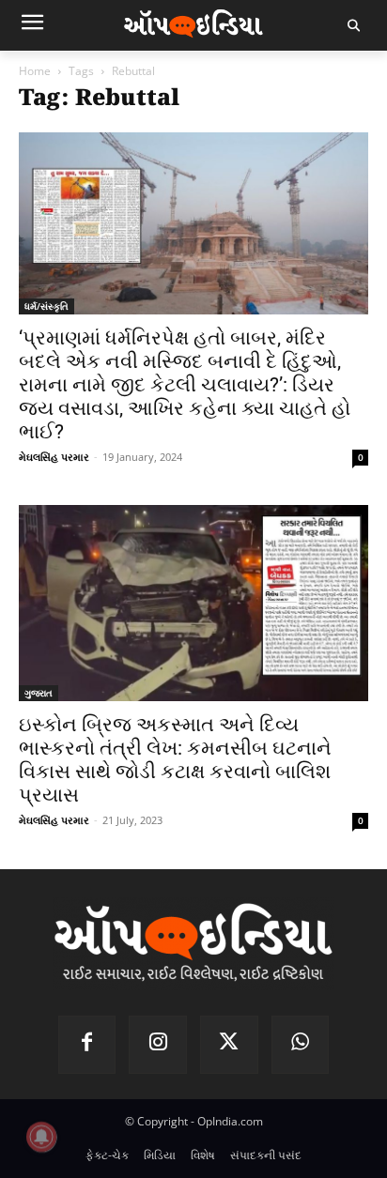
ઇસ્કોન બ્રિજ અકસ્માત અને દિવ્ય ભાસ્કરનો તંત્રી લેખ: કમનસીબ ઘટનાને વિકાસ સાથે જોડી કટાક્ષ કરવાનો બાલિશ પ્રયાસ (175, 759)
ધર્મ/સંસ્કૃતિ (46, 306)
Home (35, 71)
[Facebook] (87, 1045)
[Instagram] (158, 1045)
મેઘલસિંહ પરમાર (54, 457)
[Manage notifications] (41, 1137)
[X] (229, 1045)
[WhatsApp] (300, 1045)
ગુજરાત (38, 692)
